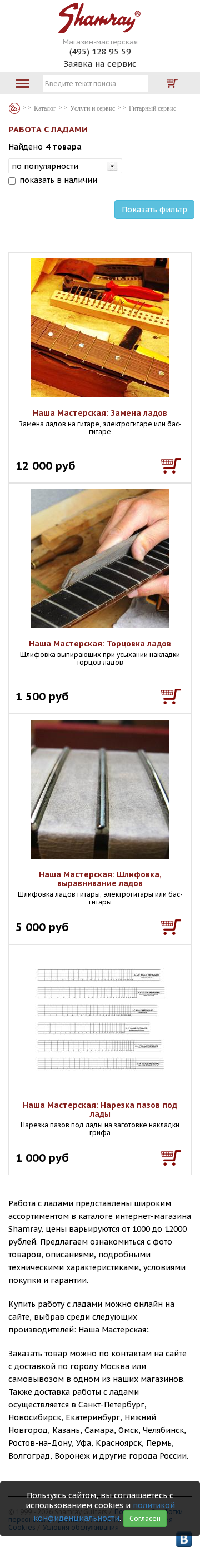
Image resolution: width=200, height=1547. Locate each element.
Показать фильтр (154, 210)
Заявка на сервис (100, 63)
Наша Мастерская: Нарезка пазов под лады (100, 1109)
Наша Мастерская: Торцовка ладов (100, 643)
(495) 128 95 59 (100, 51)
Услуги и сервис (92, 108)
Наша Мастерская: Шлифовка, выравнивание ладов (100, 879)
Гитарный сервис (152, 108)
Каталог (14, 108)
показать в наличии (58, 180)
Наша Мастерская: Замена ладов (100, 413)
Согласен (145, 1518)
